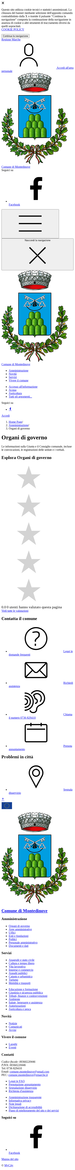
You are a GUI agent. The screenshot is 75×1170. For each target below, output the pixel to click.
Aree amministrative (20, 929)
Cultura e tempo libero (21, 963)
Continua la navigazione (15, 36)
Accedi (5, 415)
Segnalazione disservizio (23, 1087)
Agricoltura (15, 393)
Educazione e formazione (23, 989)
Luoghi (13, 1044)
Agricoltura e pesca (20, 1009)
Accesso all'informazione (23, 386)
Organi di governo (19, 926)
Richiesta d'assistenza (21, 1091)
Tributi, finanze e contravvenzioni (28, 995)
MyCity (8, 1165)
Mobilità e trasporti (19, 983)
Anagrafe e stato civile (21, 959)
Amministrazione (18, 425)
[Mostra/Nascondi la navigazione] (30, 223)
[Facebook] (10, 409)
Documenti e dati (18, 945)
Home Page (15, 421)
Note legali (15, 1103)
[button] (18, 370)
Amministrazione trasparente (25, 1097)
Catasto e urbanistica (20, 976)
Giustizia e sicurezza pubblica (26, 992)
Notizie (13, 1023)
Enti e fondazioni (18, 935)
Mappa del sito (9, 1159)
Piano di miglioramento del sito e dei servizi (34, 1110)
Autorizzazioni (17, 1005)
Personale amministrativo (23, 942)
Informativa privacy (20, 1100)
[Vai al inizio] (2, 799)
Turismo (13, 979)
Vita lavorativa (17, 966)
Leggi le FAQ (17, 1081)
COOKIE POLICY (12, 29)
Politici (13, 939)
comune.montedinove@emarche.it (28, 1074)
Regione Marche (11, 39)
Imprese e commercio (21, 969)
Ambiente (14, 999)
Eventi (12, 1047)
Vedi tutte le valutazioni (14, 610)
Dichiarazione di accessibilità (25, 1107)
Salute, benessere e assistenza (25, 1002)
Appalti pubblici (18, 973)
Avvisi (12, 1030)
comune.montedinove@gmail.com (29, 1071)
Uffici (12, 932)
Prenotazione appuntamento (25, 1084)
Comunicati (15, 1026)
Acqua (12, 390)
